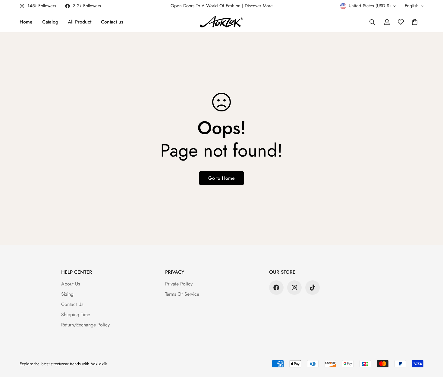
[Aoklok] (221, 22)
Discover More (259, 5)
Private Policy (179, 283)
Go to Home (221, 178)
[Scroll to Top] (431, 344)
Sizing (67, 294)
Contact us (112, 21)
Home (26, 21)
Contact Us (72, 304)
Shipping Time (75, 314)
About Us (70, 283)
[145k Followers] (294, 287)
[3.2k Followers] (276, 287)
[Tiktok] (312, 287)
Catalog (50, 21)
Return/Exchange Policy (85, 324)
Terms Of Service (182, 294)
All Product (79, 21)
